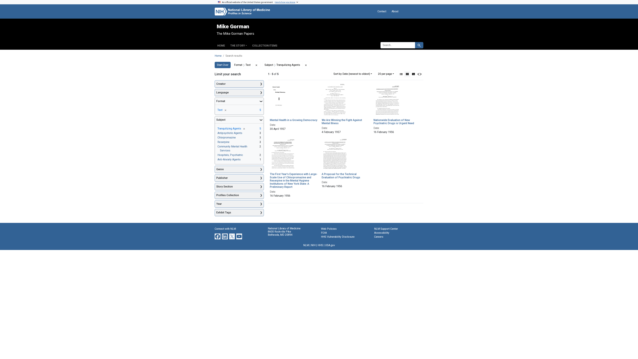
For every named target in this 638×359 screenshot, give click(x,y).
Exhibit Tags (223, 212)
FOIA (324, 232)
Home (221, 45)
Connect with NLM (225, 228)
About (395, 11)
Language (222, 92)
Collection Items (264, 45)
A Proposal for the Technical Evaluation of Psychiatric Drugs (341, 176)
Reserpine (223, 142)
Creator (221, 83)
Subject (220, 119)
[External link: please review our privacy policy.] (217, 236)
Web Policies (329, 228)
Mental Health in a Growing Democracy (293, 120)
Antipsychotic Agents (229, 133)
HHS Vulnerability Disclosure (338, 236)
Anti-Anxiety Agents (229, 159)
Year (219, 203)
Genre (220, 169)
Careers (378, 236)
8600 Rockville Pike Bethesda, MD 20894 (280, 233)
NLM (306, 245)
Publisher (222, 178)
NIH (313, 245)
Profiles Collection (227, 195)
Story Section (224, 186)
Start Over (222, 64)
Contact (381, 11)
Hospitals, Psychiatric (230, 155)
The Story (237, 45)
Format (220, 101)
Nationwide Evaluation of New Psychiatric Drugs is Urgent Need (393, 122)
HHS (320, 245)
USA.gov (330, 245)
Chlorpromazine (226, 137)
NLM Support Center (386, 228)
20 (385, 73)
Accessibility (381, 232)
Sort (351, 73)
